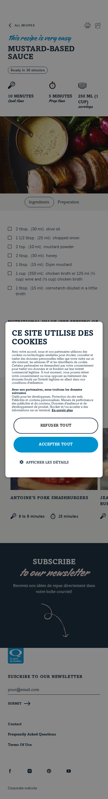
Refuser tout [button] (56, 425)
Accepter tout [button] (56, 444)
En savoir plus (62, 410)
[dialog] (54, 399)
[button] (58, 462)
